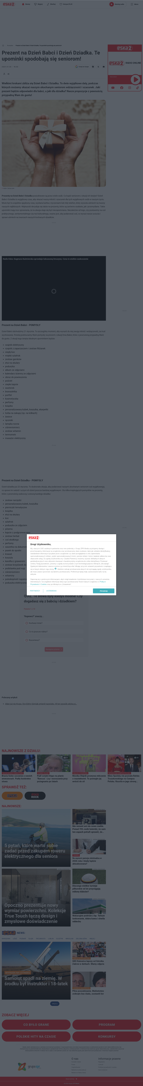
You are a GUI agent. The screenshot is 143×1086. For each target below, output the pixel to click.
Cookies (44, 584)
